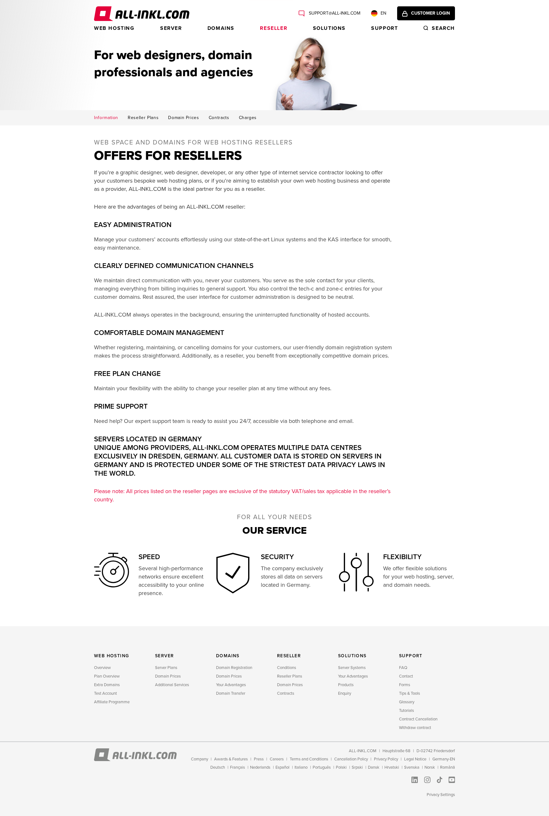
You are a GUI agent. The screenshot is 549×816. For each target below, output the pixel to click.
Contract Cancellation (418, 719)
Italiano (301, 767)
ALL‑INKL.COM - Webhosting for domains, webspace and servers (141, 13)
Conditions (286, 667)
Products (346, 684)
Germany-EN (443, 759)
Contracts (219, 117)
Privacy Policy (386, 759)
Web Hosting (114, 28)
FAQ (403, 667)
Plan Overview (107, 676)
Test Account (105, 693)
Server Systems (352, 667)
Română (447, 767)
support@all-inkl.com (334, 13)
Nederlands (260, 767)
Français (237, 767)
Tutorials (406, 710)
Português (322, 767)
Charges (248, 117)
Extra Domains (107, 684)
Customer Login (430, 13)
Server (171, 28)
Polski (341, 767)
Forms (404, 684)
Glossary (406, 702)
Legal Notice (415, 759)
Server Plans (166, 667)
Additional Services (172, 684)
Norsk (429, 767)
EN (383, 13)
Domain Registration (234, 667)
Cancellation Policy (351, 759)
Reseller (273, 28)
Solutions (329, 28)
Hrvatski (391, 767)
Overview (102, 667)
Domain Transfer (230, 693)
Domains (220, 28)
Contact (406, 676)
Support (384, 28)
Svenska (411, 767)
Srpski (357, 767)
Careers (277, 759)
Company (199, 759)
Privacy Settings (441, 794)
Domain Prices (183, 117)
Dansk (373, 767)
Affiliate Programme (112, 702)
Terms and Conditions (309, 759)
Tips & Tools (409, 693)
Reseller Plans (143, 117)
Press (259, 759)
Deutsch (217, 767)
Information (106, 117)
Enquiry (344, 693)
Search (443, 28)
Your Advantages (231, 684)
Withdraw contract (415, 727)
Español (282, 767)
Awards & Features (231, 759)
